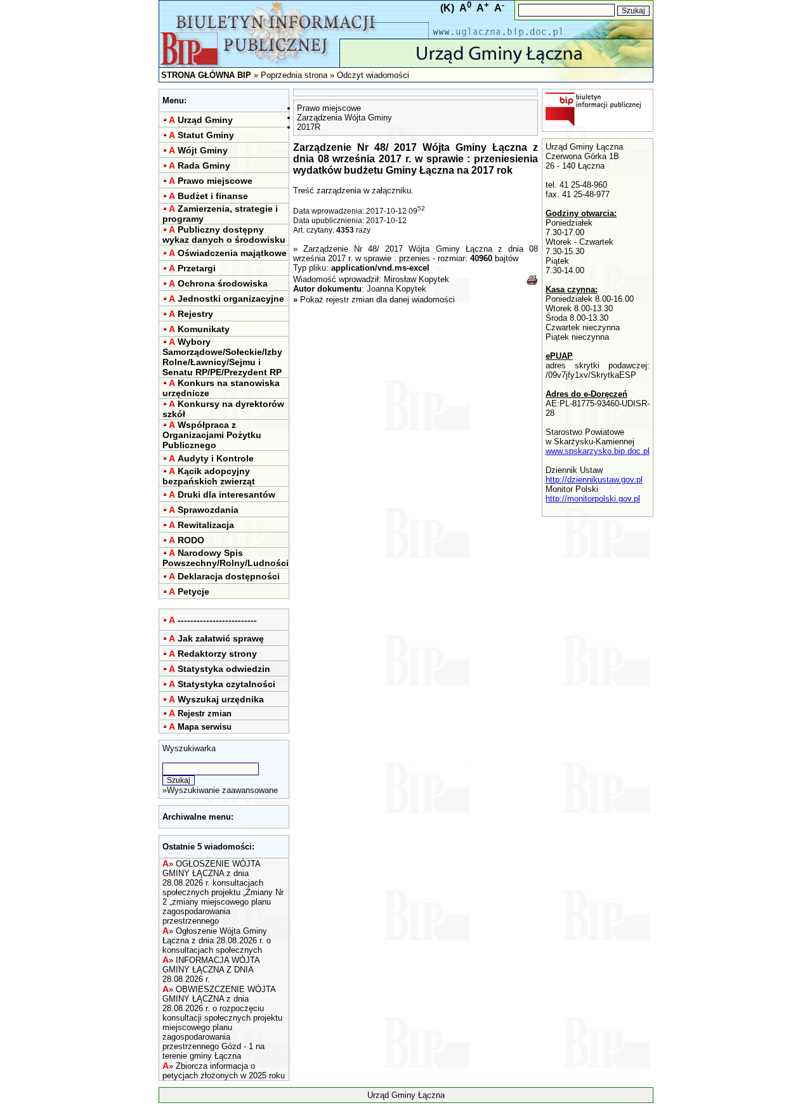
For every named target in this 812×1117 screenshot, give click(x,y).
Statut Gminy (206, 135)
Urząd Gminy (205, 120)
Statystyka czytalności (226, 684)
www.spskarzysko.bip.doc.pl (598, 451)
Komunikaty (204, 329)
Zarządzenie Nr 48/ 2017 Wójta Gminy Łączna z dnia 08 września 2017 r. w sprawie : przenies (415, 253)
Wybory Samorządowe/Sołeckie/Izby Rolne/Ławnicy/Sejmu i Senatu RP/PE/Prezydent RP (222, 357)
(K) (447, 8)
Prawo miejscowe (215, 181)
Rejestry (195, 314)
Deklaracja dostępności (229, 576)
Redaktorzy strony (217, 654)
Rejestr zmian (205, 713)
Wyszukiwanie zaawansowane (222, 790)
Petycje (193, 591)
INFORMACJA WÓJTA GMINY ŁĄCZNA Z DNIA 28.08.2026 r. (210, 969)
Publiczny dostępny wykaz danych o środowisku (223, 234)
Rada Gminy (204, 165)
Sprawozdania (208, 510)
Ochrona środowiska (223, 283)
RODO (191, 540)
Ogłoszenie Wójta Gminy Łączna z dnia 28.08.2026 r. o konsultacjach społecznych (216, 940)
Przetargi (197, 268)
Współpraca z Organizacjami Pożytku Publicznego (211, 435)
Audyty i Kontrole (216, 458)
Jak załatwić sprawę (221, 638)
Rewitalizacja (206, 525)
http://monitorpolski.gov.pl (593, 498)
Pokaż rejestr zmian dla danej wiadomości (377, 299)
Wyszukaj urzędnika (221, 699)
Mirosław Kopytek (416, 279)
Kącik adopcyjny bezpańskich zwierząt (208, 476)
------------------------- (217, 620)
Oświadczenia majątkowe (232, 253)
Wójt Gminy (203, 150)
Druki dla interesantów (226, 494)
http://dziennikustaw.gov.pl (594, 479)
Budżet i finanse (213, 196)
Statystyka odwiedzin (224, 669)
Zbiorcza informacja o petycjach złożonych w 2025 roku (223, 1070)
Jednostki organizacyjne (231, 299)
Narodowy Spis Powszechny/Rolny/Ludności (225, 558)
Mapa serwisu (205, 727)
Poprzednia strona (294, 75)
